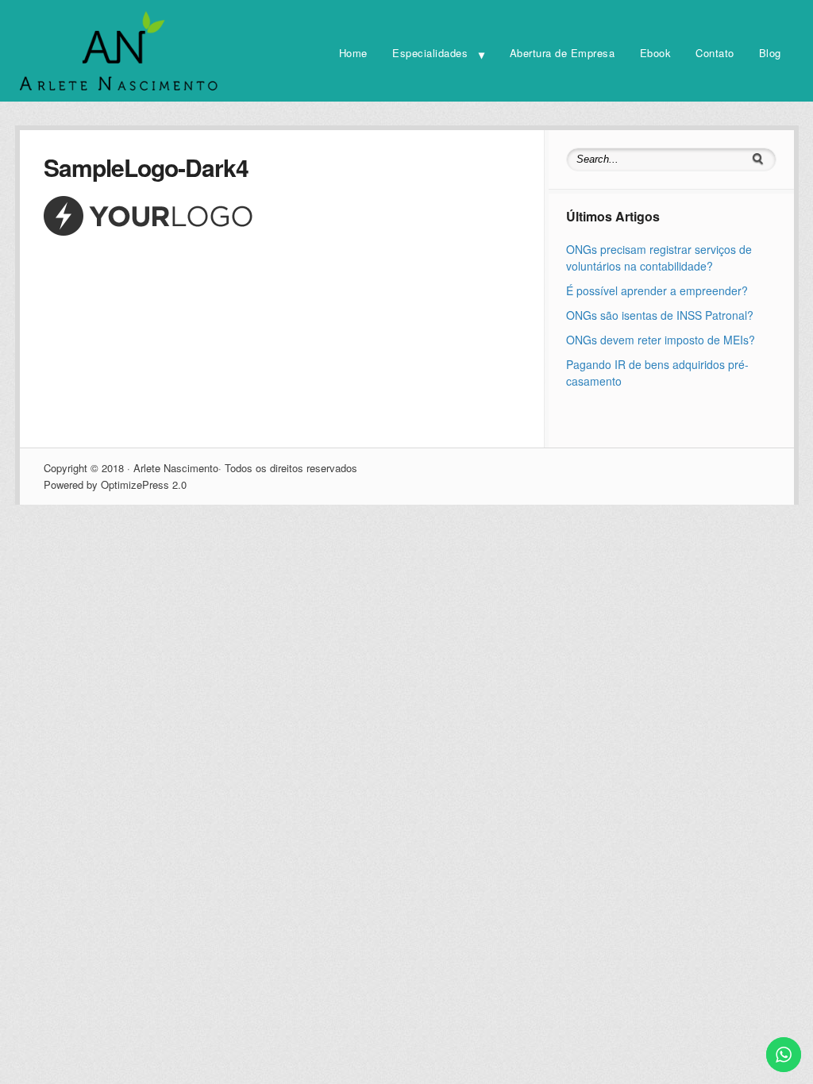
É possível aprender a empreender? (657, 290)
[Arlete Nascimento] (119, 89)
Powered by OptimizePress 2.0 (115, 484)
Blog (770, 52)
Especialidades (430, 52)
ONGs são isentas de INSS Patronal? (659, 315)
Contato (714, 52)
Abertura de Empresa (562, 52)
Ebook (656, 52)
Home (353, 52)
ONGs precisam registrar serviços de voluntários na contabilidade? (659, 257)
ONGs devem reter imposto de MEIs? (660, 340)
